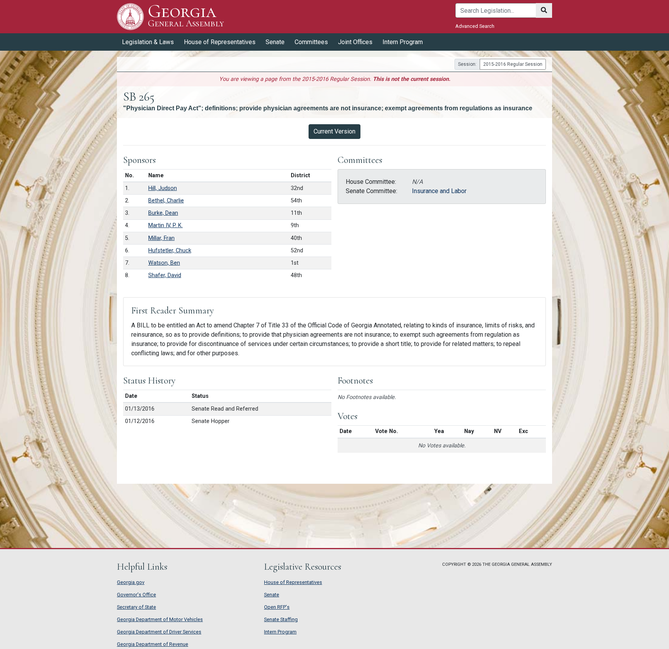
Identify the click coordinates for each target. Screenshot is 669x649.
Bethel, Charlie (166, 200)
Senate (271, 595)
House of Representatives (293, 582)
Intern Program (403, 42)
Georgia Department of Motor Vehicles (160, 619)
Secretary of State (136, 607)
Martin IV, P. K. (165, 225)
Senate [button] (275, 42)
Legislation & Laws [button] (148, 42)
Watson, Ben (164, 263)
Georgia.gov (130, 582)
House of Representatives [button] (220, 42)
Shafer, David (164, 275)
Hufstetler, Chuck (169, 250)
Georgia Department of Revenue (152, 644)
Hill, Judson (162, 188)
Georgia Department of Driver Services (159, 632)
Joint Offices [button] (355, 42)
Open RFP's (277, 607)
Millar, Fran (161, 238)
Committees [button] (311, 42)
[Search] (544, 10)
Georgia (186, 16)
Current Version (334, 131)
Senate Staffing (281, 619)
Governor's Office (136, 595)
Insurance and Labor (439, 191)
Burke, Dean (163, 213)
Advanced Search (474, 26)
